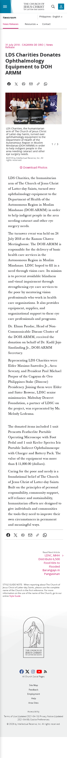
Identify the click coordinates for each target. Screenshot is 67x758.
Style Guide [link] (15, 595)
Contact (46, 24)
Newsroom (9, 17)
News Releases (10, 24)
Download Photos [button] (35, 167)
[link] (8, 535)
